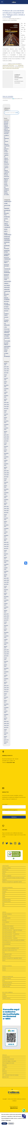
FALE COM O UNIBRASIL (7, 992)
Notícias (4, 968)
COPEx (5, 327)
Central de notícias (6, 899)
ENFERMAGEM (7, 236)
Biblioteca (4, 1071)
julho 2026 (6, 366)
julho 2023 (6, 470)
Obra (4, 68)
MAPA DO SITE (5, 1077)
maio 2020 (6, 582)
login (13, 98)
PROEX (3, 893)
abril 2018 (6, 656)
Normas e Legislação (6, 875)
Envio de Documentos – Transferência (10, 934)
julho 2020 (6, 578)
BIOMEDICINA (7, 216)
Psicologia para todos (7, 954)
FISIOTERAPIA (7, 285)
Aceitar (4, 1123)
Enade (3, 1069)
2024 (3, 903)
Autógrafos (20, 65)
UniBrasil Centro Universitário (10, 20)
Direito (4, 66)
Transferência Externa (7, 982)
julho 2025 (6, 402)
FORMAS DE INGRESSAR (7, 976)
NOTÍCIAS (11, 65)
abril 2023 (6, 476)
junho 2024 (6, 437)
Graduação (4, 916)
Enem (3, 952)
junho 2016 (6, 723)
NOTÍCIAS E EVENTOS (7, 966)
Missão (3, 873)
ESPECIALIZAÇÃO (7, 281)
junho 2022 (6, 508)
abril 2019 (6, 620)
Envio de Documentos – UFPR (8, 936)
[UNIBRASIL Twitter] (8, 843)
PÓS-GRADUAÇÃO (6, 918)
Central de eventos (6, 901)
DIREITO (10, 64)
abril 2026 (6, 372)
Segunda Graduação (6, 984)
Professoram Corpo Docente (12, 68)
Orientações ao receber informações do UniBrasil (13, 940)
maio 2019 (6, 618)
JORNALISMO (7, 289)
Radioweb (4, 1065)
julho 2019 (6, 614)
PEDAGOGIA (6, 308)
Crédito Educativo (6, 986)
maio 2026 (6, 370)
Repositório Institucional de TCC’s (9, 950)
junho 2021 (6, 544)
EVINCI (3, 895)
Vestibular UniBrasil (6, 978)
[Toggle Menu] (2, 2)
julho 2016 (6, 721)
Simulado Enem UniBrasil (7, 926)
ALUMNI (5, 203)
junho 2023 (6, 472)
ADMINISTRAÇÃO (7, 201)
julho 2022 (6, 506)
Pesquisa (4, 891)
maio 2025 (6, 406)
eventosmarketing (6, 944)
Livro (22, 66)
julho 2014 (6, 740)
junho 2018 (6, 652)
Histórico (4, 871)
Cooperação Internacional (8, 1059)
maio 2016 (6, 725)
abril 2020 (6, 584)
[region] (14, 855)
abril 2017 (6, 691)
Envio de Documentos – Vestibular (9, 938)
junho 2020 (6, 580)
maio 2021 (6, 546)
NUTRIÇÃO (6, 306)
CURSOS (4, 912)
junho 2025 (6, 404)
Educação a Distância (7, 914)
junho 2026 (6, 368)
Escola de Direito (10, 66)
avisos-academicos (6, 942)
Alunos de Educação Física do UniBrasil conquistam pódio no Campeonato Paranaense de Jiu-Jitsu (7, 127)
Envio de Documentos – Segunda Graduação (12, 930)
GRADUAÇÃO (6, 65)
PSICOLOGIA (6, 329)
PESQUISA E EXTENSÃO (7, 887)
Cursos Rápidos (5, 922)
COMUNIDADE (7, 227)
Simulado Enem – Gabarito (8, 928)
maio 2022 (6, 510)
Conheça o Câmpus (6, 867)
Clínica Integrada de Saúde (8, 1063)
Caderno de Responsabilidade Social (10, 948)
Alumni (3, 960)
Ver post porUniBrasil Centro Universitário (18, 81)
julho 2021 (6, 542)
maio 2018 (6, 653)
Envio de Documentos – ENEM (9, 932)
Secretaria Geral (6, 1057)
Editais (3, 897)
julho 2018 (6, 649)
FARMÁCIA (6, 283)
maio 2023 (6, 474)
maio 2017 (6, 689)
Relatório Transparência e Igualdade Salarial (12, 881)
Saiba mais (8, 1120)
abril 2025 (6, 408)
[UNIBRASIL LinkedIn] (12, 843)
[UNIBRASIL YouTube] (20, 843)
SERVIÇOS (4, 1055)
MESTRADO (6, 301)
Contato (4, 994)
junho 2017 (6, 687)
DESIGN (5, 229)
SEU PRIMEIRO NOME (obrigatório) (9, 810)
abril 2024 (6, 441)
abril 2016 (6, 727)
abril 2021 (6, 548)
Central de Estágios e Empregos (9, 1061)
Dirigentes (4, 879)
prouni (3, 924)
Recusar (11, 1123)
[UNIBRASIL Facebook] (4, 843)
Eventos (4, 970)
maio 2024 (6, 439)
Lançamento (18, 66)
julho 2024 (6, 435)
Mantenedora (5, 869)
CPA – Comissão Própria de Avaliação (10, 1075)
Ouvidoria (4, 996)
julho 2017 (6, 685)
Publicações (5, 889)
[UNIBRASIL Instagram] (16, 843)
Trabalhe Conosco (6, 998)
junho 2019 (6, 616)
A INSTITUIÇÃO (5, 865)
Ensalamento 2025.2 (6, 956)
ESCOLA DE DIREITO (17, 64)
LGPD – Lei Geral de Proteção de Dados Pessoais (13, 877)
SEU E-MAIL (5, 804)
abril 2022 (6, 512)
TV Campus (4, 1067)
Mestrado (4, 920)
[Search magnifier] (17, 113)
